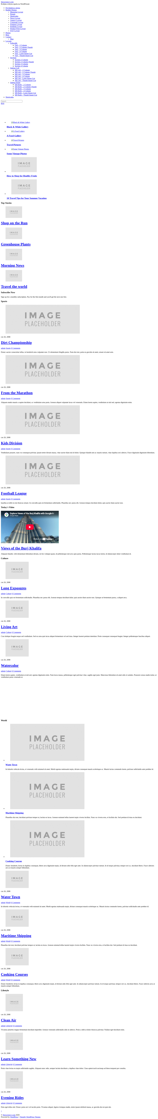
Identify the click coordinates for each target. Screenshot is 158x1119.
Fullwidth (13, 43)
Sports (8, 348)
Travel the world (14, 286)
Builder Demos (11, 10)
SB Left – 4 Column (22, 76)
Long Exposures (13, 588)
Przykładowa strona (13, 8)
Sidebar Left (14, 68)
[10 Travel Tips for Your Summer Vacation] (24, 194)
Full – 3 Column (21, 49)
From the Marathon (17, 393)
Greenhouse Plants (16, 244)
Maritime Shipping (15, 813)
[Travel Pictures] (17, 140)
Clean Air (8, 1020)
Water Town (11, 764)
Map (12, 39)
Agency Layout (16, 20)
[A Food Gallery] (18, 131)
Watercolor (10, 665)
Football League (14, 493)
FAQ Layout (15, 31)
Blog (7, 35)
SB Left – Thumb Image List (25, 81)
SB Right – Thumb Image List (26, 95)
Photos (8, 33)
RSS (2, 103)
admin (3, 348)
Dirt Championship (16, 342)
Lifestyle (9, 1026)
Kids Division (11, 443)
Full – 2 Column (21, 45)
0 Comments (15, 348)
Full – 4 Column (21, 51)
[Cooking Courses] (47, 857)
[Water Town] (47, 760)
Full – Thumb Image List (24, 56)
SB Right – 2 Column (23, 85)
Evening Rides (12, 1097)
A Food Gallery (14, 136)
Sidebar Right (15, 83)
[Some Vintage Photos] (20, 149)
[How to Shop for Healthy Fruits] (24, 171)
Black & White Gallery (17, 127)
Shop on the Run (14, 223)
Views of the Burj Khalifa (21, 548)
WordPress (14, 1117)
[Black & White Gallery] (20, 122)
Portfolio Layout (16, 27)
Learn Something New (18, 1059)
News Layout (15, 18)
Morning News (12, 265)
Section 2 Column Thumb (24, 62)
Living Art (9, 627)
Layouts (8, 41)
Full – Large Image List (23, 54)
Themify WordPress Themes (30, 1117)
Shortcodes (14, 16)
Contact (8, 37)
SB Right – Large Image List (25, 93)
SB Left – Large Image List (25, 78)
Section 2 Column (21, 60)
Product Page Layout (18, 29)
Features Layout (16, 24)
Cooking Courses (14, 861)
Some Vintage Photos (17, 153)
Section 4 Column (21, 66)
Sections (13, 58)
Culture (8, 594)
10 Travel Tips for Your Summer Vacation (27, 198)
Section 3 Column (21, 64)
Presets (12, 14)
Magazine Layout (16, 12)
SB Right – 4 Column (23, 91)
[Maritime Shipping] (47, 808)
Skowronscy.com (9, 1115)
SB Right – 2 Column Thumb (26, 87)
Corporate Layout (16, 22)
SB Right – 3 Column (23, 89)
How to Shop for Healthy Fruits (22, 176)
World (8, 903)
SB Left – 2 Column (22, 70)
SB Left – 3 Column (22, 74)
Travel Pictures (14, 145)
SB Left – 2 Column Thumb (25, 72)
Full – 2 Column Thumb (24, 47)
